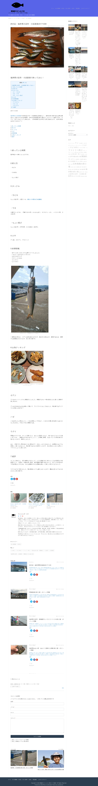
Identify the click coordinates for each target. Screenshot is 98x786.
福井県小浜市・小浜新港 (16, 553)
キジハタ (78, 145)
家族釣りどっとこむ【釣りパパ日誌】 (48, 783)
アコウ (73, 143)
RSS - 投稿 (71, 125)
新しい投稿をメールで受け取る (20, 741)
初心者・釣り (77, 154)
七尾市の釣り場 (77, 152)
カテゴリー (70, 133)
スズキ (80, 147)
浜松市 (75, 166)
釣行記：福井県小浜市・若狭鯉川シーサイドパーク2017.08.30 (37, 504)
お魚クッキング (16, 135)
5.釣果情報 (15, 99)
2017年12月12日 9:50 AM (15, 684)
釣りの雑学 (68, 8)
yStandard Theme (51, 784)
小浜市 (46, 550)
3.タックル (15, 90)
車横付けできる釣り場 (28, 553)
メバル (72, 152)
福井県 (83, 169)
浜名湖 (72, 166)
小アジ (16, 102)
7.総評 (13, 107)
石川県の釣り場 (77, 169)
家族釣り (41, 550)
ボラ (84, 150)
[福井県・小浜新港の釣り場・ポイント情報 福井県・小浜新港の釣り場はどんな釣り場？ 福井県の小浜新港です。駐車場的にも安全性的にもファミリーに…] (55, 497)
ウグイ (16, 105)
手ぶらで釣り (79, 161)
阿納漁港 (82, 176)
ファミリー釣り (26, 550)
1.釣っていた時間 (16, 87)
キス (81, 145)
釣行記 (63, 8)
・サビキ (16, 92)
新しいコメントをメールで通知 (20, 739)
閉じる (24, 82)
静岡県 (85, 176)
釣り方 (14, 128)
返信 (63, 687)
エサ (13, 131)
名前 (12, 701)
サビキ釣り (19, 550)
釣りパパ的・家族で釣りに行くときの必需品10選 (51, 769)
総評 (13, 136)
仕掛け (73, 8)
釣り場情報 (58, 8)
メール (13, 707)
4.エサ (13, 97)
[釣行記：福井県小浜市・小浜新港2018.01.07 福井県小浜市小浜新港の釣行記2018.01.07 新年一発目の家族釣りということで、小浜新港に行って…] (19, 497)
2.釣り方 (14, 88)
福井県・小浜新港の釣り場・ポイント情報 (22, 767)
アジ (76, 143)
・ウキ (16, 93)
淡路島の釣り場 (79, 167)
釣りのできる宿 (76, 176)
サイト (12, 712)
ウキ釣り (13, 550)
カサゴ (85, 143)
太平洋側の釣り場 (75, 156)
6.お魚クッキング (16, 100)
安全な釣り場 (35, 550)
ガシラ (74, 145)
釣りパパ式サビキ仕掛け (35, 199)
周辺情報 (78, 8)
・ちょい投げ (18, 95)
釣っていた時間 (16, 126)
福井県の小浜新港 (16, 116)
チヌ (84, 147)
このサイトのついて (85, 8)
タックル (14, 129)
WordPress (43, 784)
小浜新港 (52, 550)
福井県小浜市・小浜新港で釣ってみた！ (23, 85)
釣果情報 (14, 133)
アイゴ (69, 143)
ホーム (52, 8)
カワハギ (70, 145)
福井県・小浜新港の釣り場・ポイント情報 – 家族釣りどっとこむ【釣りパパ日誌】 (25, 683)
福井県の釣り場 (77, 170)
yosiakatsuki (60, 784)
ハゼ (15, 104)
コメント (13, 718)
